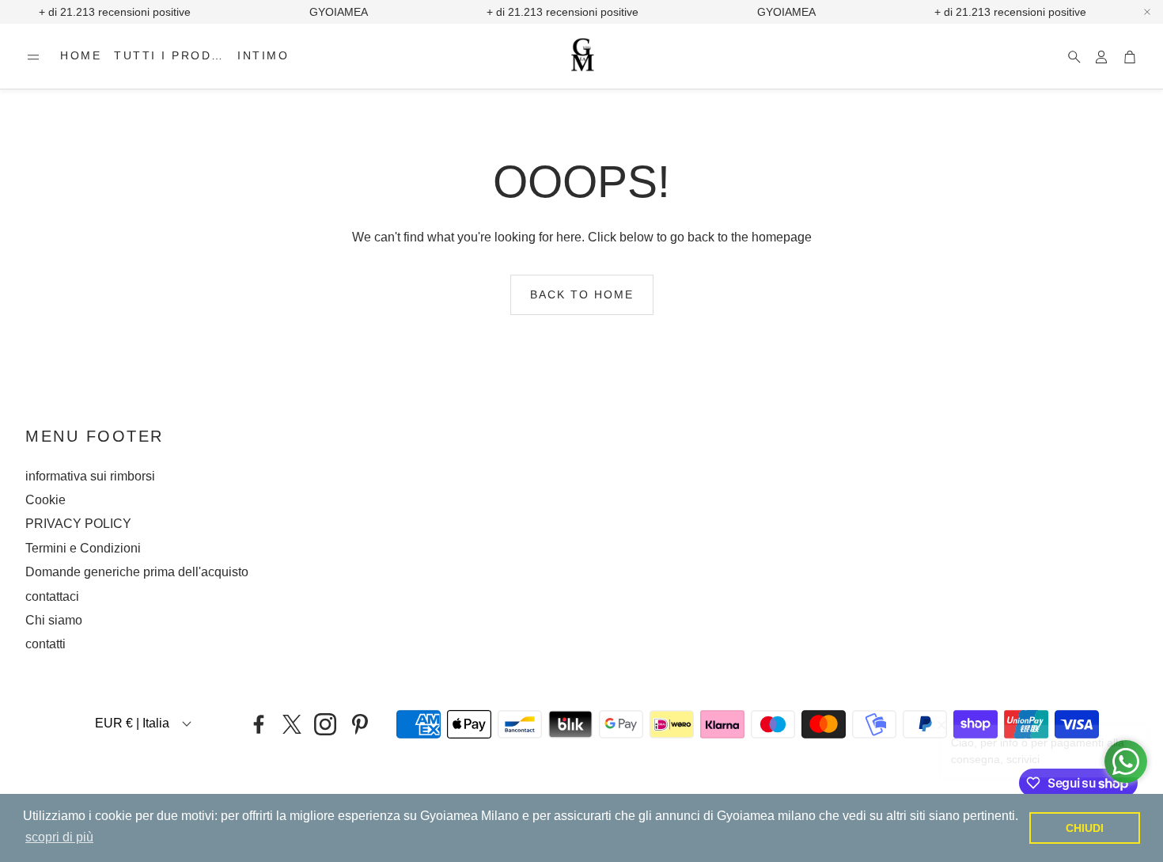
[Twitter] (291, 724)
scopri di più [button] (59, 837)
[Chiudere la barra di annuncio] (1147, 12)
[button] (33, 57)
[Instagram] (325, 724)
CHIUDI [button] (1085, 828)
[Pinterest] (360, 724)
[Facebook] (259, 724)
